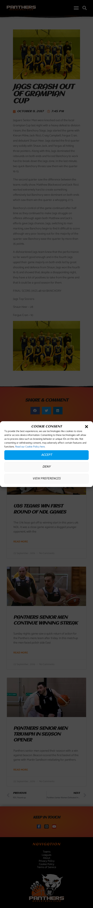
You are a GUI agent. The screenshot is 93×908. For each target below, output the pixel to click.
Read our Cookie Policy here (30, 447)
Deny (46, 466)
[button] (86, 426)
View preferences (46, 478)
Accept (46, 455)
